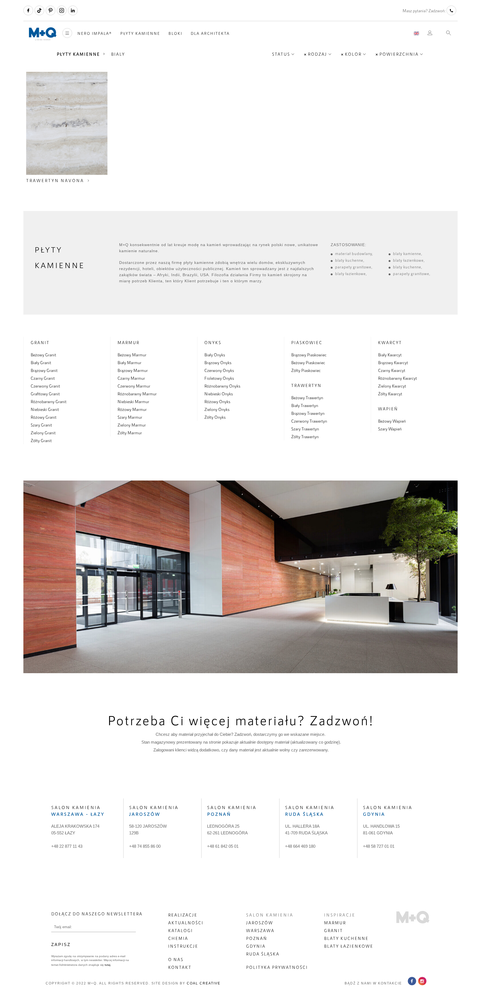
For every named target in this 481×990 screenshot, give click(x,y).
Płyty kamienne (140, 33)
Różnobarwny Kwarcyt (397, 378)
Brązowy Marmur (132, 370)
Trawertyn (306, 385)
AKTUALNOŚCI (185, 922)
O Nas (175, 959)
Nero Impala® (94, 33)
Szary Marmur (129, 417)
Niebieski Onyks (218, 393)
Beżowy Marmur (131, 354)
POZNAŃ (256, 938)
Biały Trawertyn (304, 405)
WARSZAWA (260, 930)
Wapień (388, 408)
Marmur (128, 342)
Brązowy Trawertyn (308, 413)
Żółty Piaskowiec (306, 370)
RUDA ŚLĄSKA (262, 953)
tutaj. (107, 964)
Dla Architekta (210, 33)
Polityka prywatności (277, 967)
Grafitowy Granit (45, 393)
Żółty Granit (41, 440)
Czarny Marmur (131, 378)
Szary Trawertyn (305, 428)
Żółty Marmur (129, 432)
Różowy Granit (44, 417)
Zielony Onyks (216, 409)
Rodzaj (317, 54)
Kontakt (180, 967)
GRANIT (333, 930)
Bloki (175, 33)
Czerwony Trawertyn (309, 420)
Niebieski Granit (45, 409)
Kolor (353, 54)
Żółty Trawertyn (305, 436)
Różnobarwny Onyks (222, 385)
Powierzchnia (399, 54)
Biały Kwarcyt (390, 354)
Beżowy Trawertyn (307, 397)
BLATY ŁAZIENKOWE (348, 946)
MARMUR (335, 922)
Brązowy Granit (44, 370)
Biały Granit (41, 362)
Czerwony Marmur (133, 385)
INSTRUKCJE (183, 946)
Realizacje (182, 914)
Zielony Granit (43, 432)
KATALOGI (180, 930)
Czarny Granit (43, 378)
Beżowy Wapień (392, 420)
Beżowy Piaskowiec (308, 362)
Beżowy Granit (43, 354)
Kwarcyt (390, 342)
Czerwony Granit (45, 385)
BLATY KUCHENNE (346, 938)
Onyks (212, 342)
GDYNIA (256, 946)
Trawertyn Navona (55, 180)
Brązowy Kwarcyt (393, 362)
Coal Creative (203, 983)
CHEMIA (178, 938)
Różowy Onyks (217, 401)
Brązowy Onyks (217, 362)
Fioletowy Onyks (219, 378)
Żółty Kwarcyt (390, 393)
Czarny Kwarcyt (391, 370)
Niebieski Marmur (133, 401)
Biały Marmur (129, 362)
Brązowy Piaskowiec (309, 354)
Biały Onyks (214, 354)
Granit (40, 342)
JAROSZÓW (259, 922)
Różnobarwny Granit (49, 401)
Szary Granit (41, 424)
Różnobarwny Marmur (137, 393)
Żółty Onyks (214, 417)
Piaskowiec (306, 342)
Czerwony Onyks (219, 370)
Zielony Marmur (131, 424)
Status (281, 54)
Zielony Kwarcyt (392, 385)
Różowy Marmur (132, 409)
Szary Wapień (390, 428)
